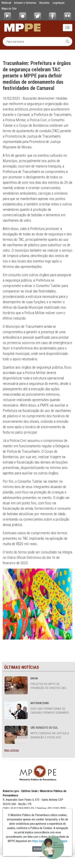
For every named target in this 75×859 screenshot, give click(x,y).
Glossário (44, 3)
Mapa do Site (9, 8)
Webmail (6, 3)
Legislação (58, 3)
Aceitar (37, 848)
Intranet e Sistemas (25, 3)
